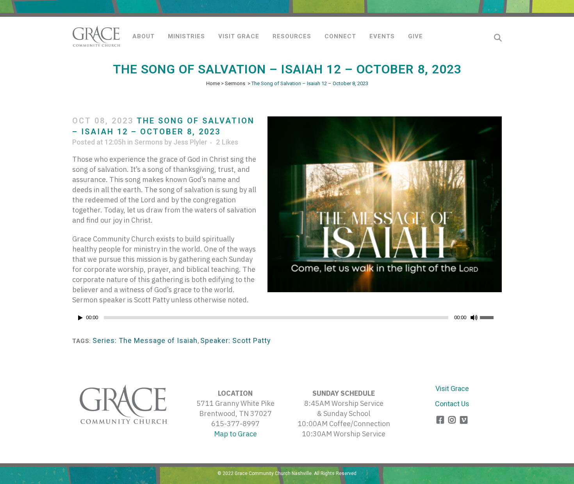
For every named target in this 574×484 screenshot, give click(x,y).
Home (213, 83)
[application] (287, 319)
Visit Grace (452, 388)
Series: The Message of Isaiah (145, 340)
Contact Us (452, 404)
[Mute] (474, 317)
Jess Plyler (190, 142)
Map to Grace (235, 433)
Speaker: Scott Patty (235, 340)
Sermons (235, 83)
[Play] (80, 317)
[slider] (491, 317)
